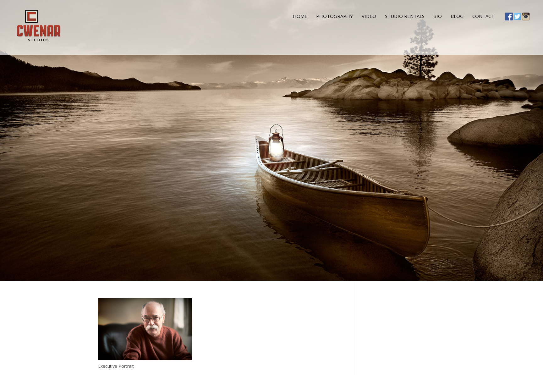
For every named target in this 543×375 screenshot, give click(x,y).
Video (369, 16)
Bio (437, 16)
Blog (457, 16)
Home (300, 16)
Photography (334, 16)
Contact (483, 16)
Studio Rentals (405, 16)
